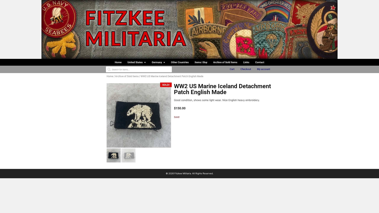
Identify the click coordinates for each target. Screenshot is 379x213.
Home (118, 62)
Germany (157, 62)
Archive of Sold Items (225, 62)
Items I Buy (201, 62)
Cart (232, 69)
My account (263, 69)
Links (246, 62)
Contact (259, 62)
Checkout (245, 69)
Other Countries (180, 62)
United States (135, 62)
